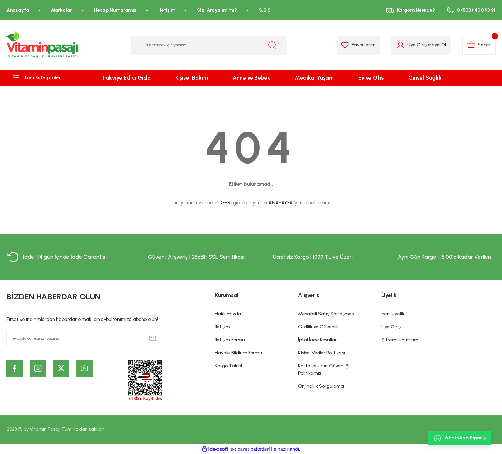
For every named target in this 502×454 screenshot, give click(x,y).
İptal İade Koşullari (318, 340)
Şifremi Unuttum (399, 340)
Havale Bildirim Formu (238, 353)
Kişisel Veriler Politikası (321, 353)
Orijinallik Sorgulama (321, 386)
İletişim (222, 327)
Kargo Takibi (228, 366)
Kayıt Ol (437, 45)
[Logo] (42, 45)
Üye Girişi (417, 45)
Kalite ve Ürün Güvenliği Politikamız (323, 369)
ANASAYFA (280, 203)
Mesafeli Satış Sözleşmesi (326, 314)
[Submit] (153, 338)
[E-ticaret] (250, 449)
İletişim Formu (230, 340)
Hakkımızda (228, 314)
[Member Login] (400, 45)
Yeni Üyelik (392, 314)
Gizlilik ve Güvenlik (318, 327)
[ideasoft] (215, 449)
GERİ (226, 203)
